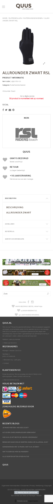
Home (4, 18)
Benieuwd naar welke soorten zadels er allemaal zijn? (25, 442)
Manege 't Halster (35, 495)
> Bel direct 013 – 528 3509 (11, 360)
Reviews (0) (9, 231)
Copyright (48, 486)
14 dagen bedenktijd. (29, 310)
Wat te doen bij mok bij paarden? (15, 452)
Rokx (24, 495)
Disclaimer (25, 486)
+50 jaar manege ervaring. (29, 315)
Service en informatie (14, 239)
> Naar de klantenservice (10, 380)
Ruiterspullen (15, 18)
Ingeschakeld (33, 501)
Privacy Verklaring (36, 486)
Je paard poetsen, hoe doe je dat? (15, 427)
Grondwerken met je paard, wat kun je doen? (20, 447)
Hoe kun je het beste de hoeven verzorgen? (19, 437)
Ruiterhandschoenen (33, 18)
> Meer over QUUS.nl (9, 343)
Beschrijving (10, 198)
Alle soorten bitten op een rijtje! (15, 456)
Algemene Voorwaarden (11, 486)
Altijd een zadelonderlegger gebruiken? (19, 432)
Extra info (9, 224)
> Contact (5, 363)
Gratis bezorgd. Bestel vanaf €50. (29, 306)
